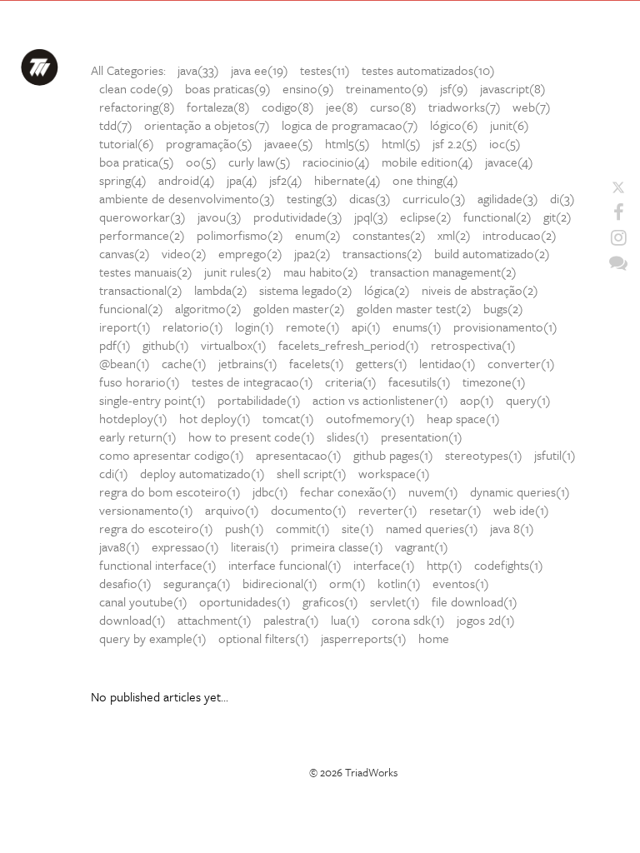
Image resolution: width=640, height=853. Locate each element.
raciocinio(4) (336, 161)
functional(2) (497, 216)
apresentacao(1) (299, 455)
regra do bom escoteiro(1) (170, 491)
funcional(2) (131, 308)
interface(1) (384, 565)
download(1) (132, 620)
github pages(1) (393, 455)
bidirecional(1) (280, 583)
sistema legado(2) (305, 290)
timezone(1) (494, 381)
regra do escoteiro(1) (156, 528)
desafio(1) (125, 583)
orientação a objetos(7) (207, 125)
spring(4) (123, 180)
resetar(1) (455, 510)
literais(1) (255, 546)
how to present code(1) (251, 436)
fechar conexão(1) (348, 491)
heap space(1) (463, 418)
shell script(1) (312, 473)
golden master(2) (299, 308)
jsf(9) (454, 88)
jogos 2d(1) (486, 620)
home (433, 638)
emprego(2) (250, 253)
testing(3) (312, 198)
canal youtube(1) (143, 601)
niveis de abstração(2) (480, 290)
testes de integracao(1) (252, 381)
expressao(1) (185, 546)
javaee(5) (288, 143)
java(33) (198, 70)
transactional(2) (140, 290)
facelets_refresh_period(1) (348, 345)
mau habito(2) (320, 271)
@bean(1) (124, 363)
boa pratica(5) (136, 161)
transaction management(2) (443, 271)
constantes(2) (389, 235)
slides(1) (348, 436)
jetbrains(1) (248, 363)
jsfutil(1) (555, 455)
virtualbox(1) (234, 345)
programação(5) (209, 143)
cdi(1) (113, 473)
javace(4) (509, 161)
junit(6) (509, 125)
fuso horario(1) (139, 381)
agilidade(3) (508, 198)
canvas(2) (124, 253)
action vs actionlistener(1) (380, 400)
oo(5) (201, 161)
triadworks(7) (464, 106)
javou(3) (220, 216)
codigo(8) (288, 106)
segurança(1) (197, 583)
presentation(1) (421, 436)
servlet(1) (395, 601)
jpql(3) (371, 216)
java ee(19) (259, 70)
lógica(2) (387, 290)
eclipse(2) (426, 216)
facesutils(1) (419, 381)
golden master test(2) (414, 308)
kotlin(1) (399, 583)
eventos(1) (460, 583)
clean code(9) (136, 88)
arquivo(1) (232, 510)
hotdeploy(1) (133, 418)
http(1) (444, 565)
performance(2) (142, 235)
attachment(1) (215, 620)
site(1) (358, 528)
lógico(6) (454, 125)
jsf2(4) (285, 180)
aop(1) (477, 400)
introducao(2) (519, 235)
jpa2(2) (312, 253)
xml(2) (454, 235)
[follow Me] (618, 187)
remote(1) (313, 326)
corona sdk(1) (408, 620)
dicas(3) (370, 198)
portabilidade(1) (259, 400)
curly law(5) (259, 161)
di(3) (562, 198)
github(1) (165, 345)
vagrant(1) (421, 546)
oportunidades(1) (245, 601)
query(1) (528, 400)
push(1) (244, 528)
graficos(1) (330, 601)
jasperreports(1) (364, 638)
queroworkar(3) (142, 216)
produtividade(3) (297, 216)
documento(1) (309, 510)
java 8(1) (512, 528)
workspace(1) (394, 473)
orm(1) (347, 583)
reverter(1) (388, 510)
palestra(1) (291, 620)
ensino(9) (308, 88)
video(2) (184, 253)
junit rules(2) (238, 271)
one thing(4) (425, 180)
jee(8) (342, 106)
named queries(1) (432, 528)
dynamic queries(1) (520, 491)
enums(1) (417, 326)
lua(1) (345, 620)
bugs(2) (503, 308)
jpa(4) (242, 180)
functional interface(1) (158, 565)
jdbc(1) (270, 491)
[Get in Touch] (618, 262)
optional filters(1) (263, 638)
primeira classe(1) (337, 546)
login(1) (254, 326)
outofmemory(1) (370, 418)
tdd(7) (115, 125)
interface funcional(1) (285, 565)
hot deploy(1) (215, 418)
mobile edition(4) (427, 161)
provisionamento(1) (505, 326)
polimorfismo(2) (240, 235)
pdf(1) (115, 345)
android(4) (186, 180)
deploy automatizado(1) (202, 473)
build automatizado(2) (492, 253)
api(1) (366, 326)
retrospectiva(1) (473, 345)
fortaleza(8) (218, 106)
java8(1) (119, 546)
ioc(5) (505, 143)
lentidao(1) (447, 363)
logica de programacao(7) (350, 125)
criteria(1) (351, 381)
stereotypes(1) (483, 455)
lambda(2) (221, 290)
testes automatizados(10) (428, 70)
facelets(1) (316, 363)
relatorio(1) (192, 326)
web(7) (531, 106)
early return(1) (138, 436)
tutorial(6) (126, 143)
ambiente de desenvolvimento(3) (187, 198)
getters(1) (382, 363)
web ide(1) (521, 510)
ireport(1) (125, 326)
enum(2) (318, 235)
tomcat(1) (288, 418)
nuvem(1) (433, 491)
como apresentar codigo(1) (171, 455)
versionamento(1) (146, 510)
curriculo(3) (434, 198)
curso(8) (393, 106)
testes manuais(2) (145, 271)
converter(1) (521, 363)
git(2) (557, 216)
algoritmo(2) (208, 308)
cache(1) (184, 363)
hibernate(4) (347, 180)
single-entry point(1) (152, 400)
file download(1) (475, 601)
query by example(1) (153, 638)
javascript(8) (513, 88)
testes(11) (325, 70)
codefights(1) (508, 565)
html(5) (401, 143)
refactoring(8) (137, 106)
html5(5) (347, 143)
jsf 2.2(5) (455, 143)
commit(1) (303, 528)
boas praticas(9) (228, 88)
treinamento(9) (387, 88)
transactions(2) (382, 253)
